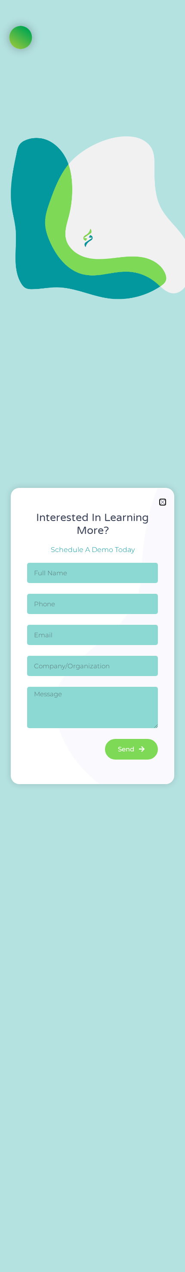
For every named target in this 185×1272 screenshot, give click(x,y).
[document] (92, 636)
